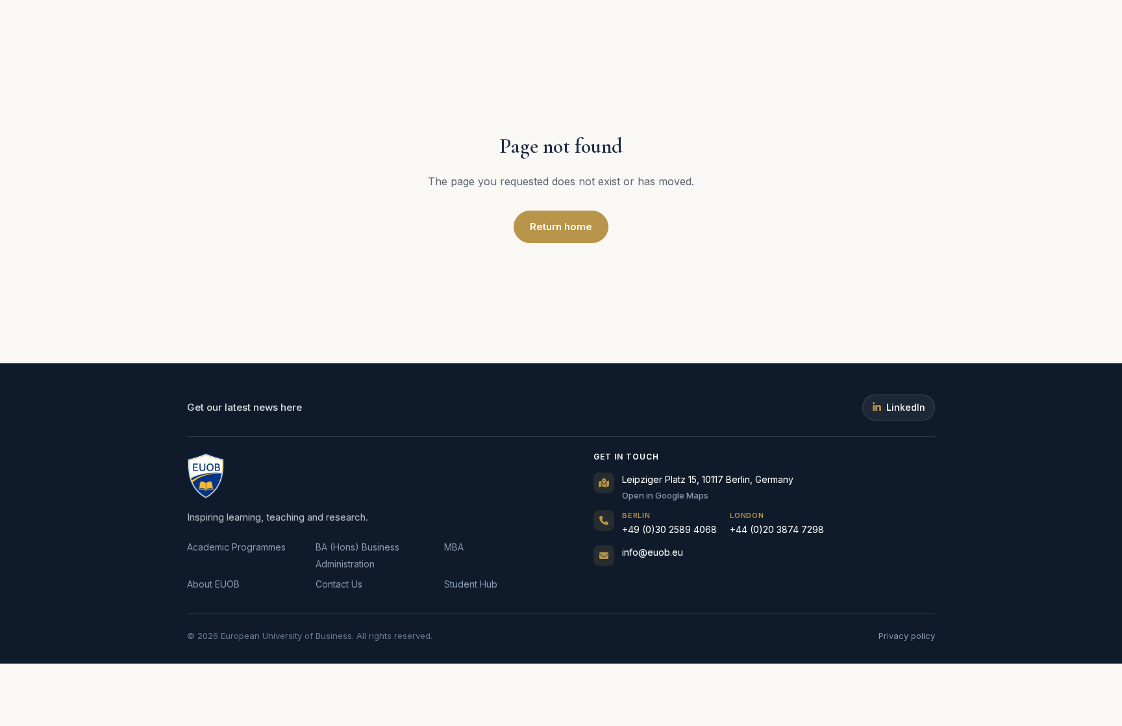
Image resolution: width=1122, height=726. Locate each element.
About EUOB (213, 584)
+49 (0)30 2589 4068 (669, 523)
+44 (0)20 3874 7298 (777, 523)
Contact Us (339, 584)
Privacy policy (907, 635)
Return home (561, 226)
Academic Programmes (236, 546)
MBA (454, 546)
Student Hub (470, 584)
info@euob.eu (652, 552)
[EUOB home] (206, 475)
